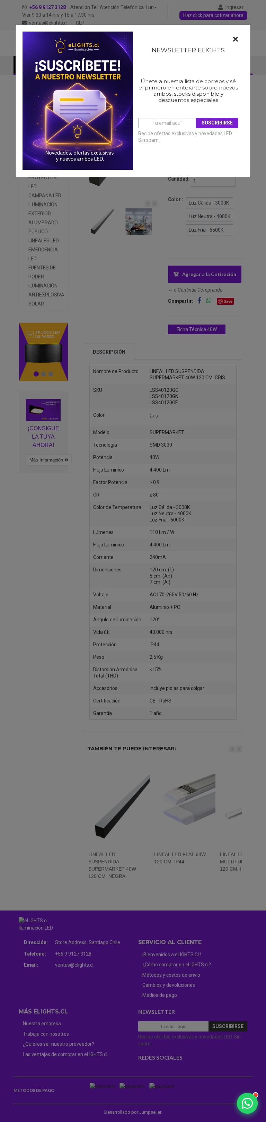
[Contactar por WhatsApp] (247, 1103)
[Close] (235, 39)
